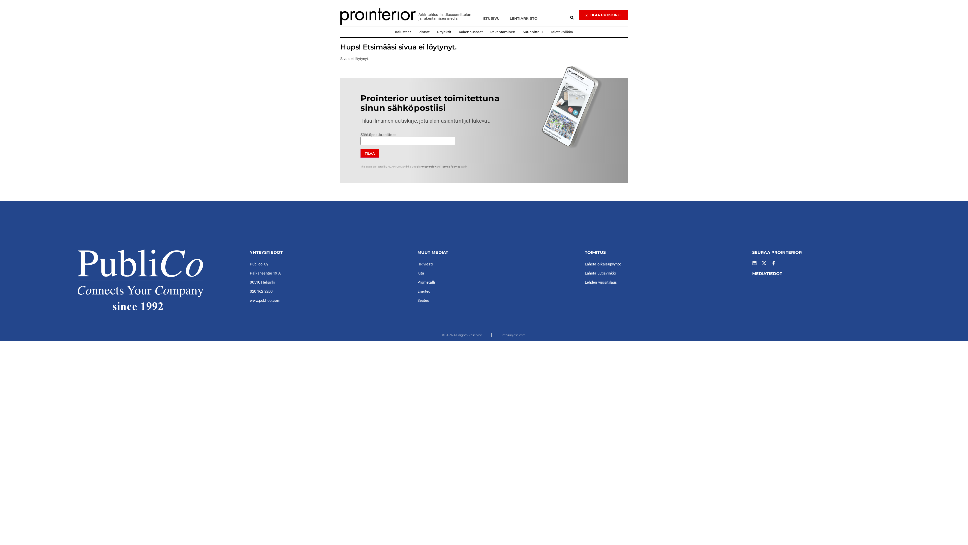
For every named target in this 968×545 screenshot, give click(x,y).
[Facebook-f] (773, 263)
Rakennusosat (471, 32)
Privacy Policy (428, 166)
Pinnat (424, 32)
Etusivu (491, 18)
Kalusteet (403, 32)
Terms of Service (450, 166)
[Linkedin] (754, 263)
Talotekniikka (561, 32)
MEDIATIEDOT (767, 273)
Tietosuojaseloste (513, 335)
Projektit (444, 32)
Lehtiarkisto (523, 18)
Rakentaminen (502, 32)
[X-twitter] (764, 263)
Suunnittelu (533, 32)
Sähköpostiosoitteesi (379, 135)
